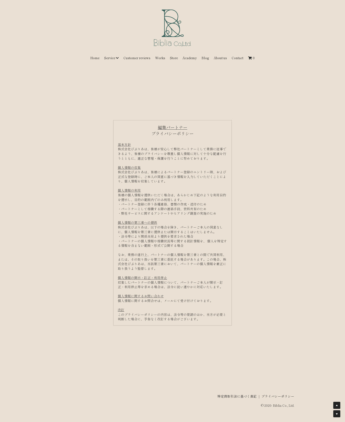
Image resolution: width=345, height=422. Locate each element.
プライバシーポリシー (277, 396)
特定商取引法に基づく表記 (237, 396)
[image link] (172, 28)
